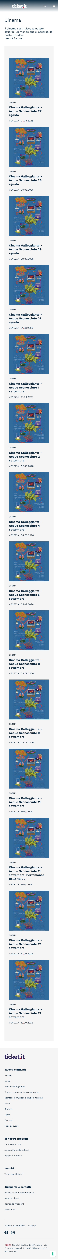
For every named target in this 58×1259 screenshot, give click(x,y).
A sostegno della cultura (16, 1150)
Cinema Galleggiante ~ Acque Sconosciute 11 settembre (25, 802)
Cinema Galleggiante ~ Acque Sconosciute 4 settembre (25, 525)
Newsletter (9, 1209)
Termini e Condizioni (14, 1225)
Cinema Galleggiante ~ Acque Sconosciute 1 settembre (25, 387)
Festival (8, 1120)
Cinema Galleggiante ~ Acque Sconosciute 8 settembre (25, 663)
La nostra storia (12, 1144)
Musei (7, 1081)
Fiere (7, 1103)
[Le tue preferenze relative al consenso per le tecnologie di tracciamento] (53, 1254)
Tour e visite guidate (14, 1086)
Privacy (32, 1225)
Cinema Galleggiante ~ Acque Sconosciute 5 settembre (25, 594)
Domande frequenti (14, 1204)
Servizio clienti (11, 1198)
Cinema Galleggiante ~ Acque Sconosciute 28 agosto (25, 180)
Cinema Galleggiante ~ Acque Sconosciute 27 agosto (25, 111)
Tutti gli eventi (11, 1126)
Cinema (12, 102)
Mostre (7, 1075)
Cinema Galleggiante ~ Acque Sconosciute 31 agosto (25, 318)
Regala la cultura (13, 1155)
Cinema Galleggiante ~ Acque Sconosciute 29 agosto (25, 249)
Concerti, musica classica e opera (21, 1092)
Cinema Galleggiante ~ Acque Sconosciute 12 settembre (25, 944)
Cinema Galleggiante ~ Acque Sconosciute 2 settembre (25, 456)
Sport (7, 1114)
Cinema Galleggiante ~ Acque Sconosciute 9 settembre (25, 733)
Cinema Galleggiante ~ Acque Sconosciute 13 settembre (25, 1013)
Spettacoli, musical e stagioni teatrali (23, 1098)
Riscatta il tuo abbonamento (19, 1192)
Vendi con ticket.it (13, 1174)
